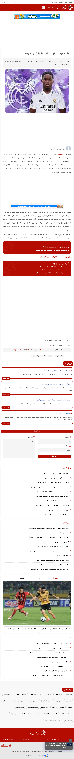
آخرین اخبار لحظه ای (66, 714)
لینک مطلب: (67, 340)
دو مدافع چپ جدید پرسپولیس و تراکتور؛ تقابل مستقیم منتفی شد (51, 505)
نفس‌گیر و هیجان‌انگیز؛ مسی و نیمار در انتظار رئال (56, 384)
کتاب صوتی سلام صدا (33, 701)
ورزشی (57, 350)
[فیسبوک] (10, 746)
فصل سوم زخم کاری (48, 701)
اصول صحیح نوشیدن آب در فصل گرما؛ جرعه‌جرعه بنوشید (51, 250)
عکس (65, 2)
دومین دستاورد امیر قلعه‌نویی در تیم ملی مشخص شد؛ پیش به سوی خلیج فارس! (48, 551)
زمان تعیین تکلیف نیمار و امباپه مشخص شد (57, 371)
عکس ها (55, 578)
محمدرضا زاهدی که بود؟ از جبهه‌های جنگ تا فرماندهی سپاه (53, 546)
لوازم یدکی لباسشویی (23, 714)
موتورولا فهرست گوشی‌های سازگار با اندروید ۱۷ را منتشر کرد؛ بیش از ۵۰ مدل (49, 653)
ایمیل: (67, 446)
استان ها (5, 740)
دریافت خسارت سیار (32, 707)
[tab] (54, 578)
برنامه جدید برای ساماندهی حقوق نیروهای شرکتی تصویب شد (52, 496)
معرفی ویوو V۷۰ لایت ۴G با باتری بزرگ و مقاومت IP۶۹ (55, 671)
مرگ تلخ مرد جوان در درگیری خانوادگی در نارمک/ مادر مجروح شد (50, 270)
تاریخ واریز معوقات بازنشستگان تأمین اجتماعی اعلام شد (54, 510)
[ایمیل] (18, 350)
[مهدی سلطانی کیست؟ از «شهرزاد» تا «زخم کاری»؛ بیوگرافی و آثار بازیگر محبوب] (69, 744)
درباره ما (71, 2)
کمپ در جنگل (68, 720)
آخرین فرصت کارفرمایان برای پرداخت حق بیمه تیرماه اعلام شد (53, 491)
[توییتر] (2, 746)
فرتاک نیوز (61, 154)
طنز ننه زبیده (68, 701)
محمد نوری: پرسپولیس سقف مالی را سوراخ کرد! (56, 473)
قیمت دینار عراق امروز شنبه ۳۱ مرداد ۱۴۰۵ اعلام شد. (33, 206)
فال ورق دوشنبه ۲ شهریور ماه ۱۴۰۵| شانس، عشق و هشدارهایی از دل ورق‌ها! (49, 537)
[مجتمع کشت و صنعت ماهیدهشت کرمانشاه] (37, 16)
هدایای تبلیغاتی (19, 707)
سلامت (13, 740)
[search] (43, 7)
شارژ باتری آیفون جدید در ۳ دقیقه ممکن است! (57, 662)
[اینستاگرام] (7, 746)
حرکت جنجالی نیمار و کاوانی (63, 413)
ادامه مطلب (6, 378)
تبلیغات (61, 2)
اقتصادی (27, 740)
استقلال (24, 694)
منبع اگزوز (5, 701)
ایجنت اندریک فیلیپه (38, 356)
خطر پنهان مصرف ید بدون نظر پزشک (59, 533)
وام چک (70, 707)
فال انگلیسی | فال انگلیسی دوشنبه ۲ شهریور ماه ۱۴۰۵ (55, 565)
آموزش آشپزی (58, 694)
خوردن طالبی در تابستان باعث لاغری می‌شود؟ (55, 247)
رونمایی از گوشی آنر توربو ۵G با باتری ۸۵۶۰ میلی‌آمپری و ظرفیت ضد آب (50, 643)
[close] (70, 740)
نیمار (50, 356)
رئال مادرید (59, 356)
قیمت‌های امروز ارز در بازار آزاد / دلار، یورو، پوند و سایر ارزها (51, 273)
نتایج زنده (54, 2)
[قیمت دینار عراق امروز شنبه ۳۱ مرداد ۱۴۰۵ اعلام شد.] (60, 206)
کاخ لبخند (54, 707)
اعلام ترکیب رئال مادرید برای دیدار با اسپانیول (57, 478)
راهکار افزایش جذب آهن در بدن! (60, 555)
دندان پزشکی (44, 707)
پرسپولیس (33, 694)
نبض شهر (59, 701)
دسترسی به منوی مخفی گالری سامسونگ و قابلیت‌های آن (54, 648)
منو (51, 7)
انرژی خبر (55, 714)
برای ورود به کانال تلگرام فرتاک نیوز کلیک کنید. (55, 257)
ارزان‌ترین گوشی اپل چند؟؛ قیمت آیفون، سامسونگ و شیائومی (51, 267)
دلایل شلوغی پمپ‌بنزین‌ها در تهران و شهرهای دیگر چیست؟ (53, 482)
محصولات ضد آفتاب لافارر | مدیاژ (53, 720)
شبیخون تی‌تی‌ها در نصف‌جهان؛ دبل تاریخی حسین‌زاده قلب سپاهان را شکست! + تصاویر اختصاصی (38, 629)
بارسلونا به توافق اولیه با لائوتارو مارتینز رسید (57, 514)
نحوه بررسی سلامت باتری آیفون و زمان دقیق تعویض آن (54, 666)
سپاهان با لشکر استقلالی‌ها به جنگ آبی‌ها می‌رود (56, 501)
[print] (14, 350)
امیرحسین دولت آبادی (58, 149)
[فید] (4, 746)
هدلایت (62, 707)
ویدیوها (22, 578)
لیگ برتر (16, 694)
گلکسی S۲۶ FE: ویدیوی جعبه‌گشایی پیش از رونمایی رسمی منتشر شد (50, 675)
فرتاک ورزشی (68, 694)
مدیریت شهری (36, 740)
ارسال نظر (54, 456)
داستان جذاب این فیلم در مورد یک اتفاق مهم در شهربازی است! (53, 560)
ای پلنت (12, 714)
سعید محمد (48, 694)
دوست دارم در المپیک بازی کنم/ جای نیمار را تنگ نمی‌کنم (54, 400)
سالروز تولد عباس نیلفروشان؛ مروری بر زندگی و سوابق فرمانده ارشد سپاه (50, 569)
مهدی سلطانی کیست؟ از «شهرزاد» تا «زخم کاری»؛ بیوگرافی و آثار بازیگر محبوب (56, 745)
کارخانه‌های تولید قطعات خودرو (41, 714)
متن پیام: (30, 437)
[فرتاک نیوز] (64, 10)
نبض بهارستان (7, 694)
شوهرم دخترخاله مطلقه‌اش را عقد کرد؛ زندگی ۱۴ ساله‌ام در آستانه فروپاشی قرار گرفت (47, 487)
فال (40, 694)
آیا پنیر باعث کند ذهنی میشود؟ (61, 542)
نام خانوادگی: (65, 437)
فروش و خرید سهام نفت (17, 701)
